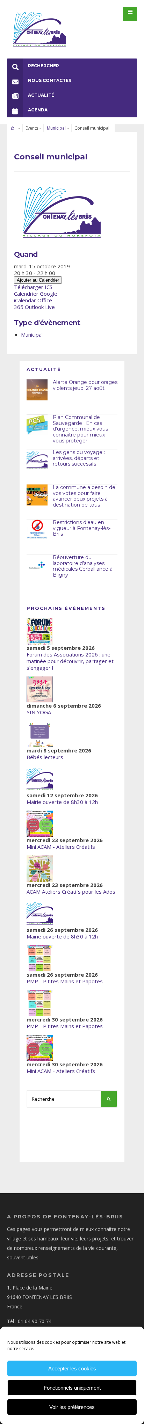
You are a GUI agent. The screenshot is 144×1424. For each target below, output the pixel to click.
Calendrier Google (35, 293)
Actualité (41, 95)
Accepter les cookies (72, 1368)
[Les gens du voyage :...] (37, 459)
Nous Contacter (50, 80)
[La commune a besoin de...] (37, 494)
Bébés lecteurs (45, 757)
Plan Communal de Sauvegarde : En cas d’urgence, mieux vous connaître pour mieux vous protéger (80, 429)
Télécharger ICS (33, 286)
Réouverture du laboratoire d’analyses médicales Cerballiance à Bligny (83, 566)
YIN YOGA (39, 712)
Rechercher (43, 65)
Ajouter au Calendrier (38, 280)
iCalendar (25, 300)
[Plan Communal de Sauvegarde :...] (37, 424)
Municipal (56, 128)
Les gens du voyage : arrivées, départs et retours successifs (79, 458)
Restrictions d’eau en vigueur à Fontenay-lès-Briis (81, 528)
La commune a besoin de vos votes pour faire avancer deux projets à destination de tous (84, 496)
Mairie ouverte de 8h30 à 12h (62, 801)
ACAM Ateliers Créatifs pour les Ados (71, 891)
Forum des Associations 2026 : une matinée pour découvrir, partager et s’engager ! (70, 661)
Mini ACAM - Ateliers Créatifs (61, 846)
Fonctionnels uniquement (72, 1388)
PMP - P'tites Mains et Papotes (65, 981)
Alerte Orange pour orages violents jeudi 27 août (85, 385)
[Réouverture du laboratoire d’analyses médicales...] (37, 565)
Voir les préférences (72, 1407)
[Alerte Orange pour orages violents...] (37, 389)
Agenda (38, 109)
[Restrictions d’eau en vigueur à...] (37, 530)
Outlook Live (40, 306)
